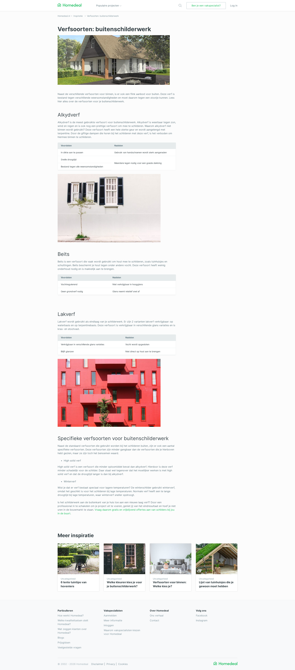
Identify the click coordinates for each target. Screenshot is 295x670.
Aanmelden (110, 615)
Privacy (110, 664)
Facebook (201, 615)
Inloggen (109, 625)
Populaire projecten (108, 5)
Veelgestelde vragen (69, 647)
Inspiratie (78, 16)
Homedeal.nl (64, 16)
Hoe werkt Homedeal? (71, 615)
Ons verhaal (156, 615)
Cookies (123, 664)
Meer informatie (113, 620)
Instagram (201, 620)
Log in (233, 5)
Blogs (61, 637)
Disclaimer (97, 664)
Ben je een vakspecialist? (206, 5)
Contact (154, 620)
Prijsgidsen (64, 642)
